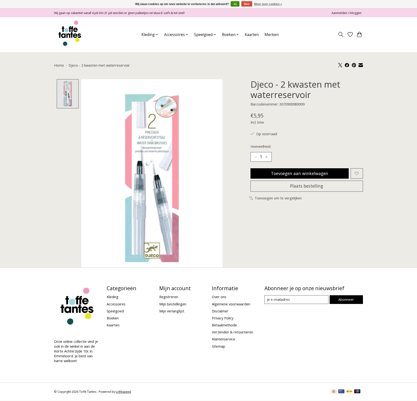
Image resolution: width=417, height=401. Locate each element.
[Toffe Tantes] (69, 34)
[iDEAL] (349, 391)
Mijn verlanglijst (171, 311)
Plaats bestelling (306, 186)
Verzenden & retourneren (232, 332)
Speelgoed (115, 311)
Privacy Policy (222, 318)
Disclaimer (220, 311)
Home (59, 65)
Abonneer (346, 299)
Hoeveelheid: (260, 146)
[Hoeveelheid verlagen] (255, 157)
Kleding (112, 296)
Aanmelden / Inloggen (346, 13)
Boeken (113, 318)
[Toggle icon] (340, 34)
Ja (235, 4)
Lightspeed (123, 392)
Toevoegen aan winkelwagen (299, 173)
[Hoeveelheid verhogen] (266, 157)
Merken (271, 34)
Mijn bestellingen (172, 304)
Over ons (219, 296)
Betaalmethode (224, 325)
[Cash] (334, 391)
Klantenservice (223, 339)
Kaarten (252, 34)
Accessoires (116, 304)
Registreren (168, 296)
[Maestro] (357, 391)
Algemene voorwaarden (231, 304)
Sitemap (218, 346)
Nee (247, 4)
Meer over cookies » (268, 4)
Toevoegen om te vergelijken (278, 198)
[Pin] (341, 391)
